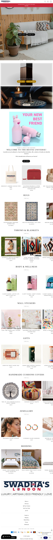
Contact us (26, 515)
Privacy (26, 522)
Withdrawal (26, 524)
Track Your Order (26, 508)
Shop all (34, 34)
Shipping (26, 517)
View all (26, 198)
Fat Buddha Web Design (28, 538)
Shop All (26, 104)
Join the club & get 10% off (26, 528)
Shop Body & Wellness (22, 34)
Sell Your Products (26, 506)
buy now (26, 161)
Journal (26, 510)
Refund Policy (26, 520)
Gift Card (26, 503)
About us (26, 501)
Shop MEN (21, 81)
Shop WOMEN (31, 81)
